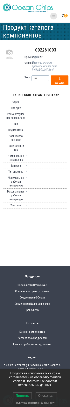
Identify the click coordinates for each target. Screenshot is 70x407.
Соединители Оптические (32, 285)
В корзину (59, 80)
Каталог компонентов (32, 331)
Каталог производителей (32, 338)
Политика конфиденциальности (35, 402)
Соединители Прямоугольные (32, 291)
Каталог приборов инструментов (32, 344)
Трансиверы (32, 310)
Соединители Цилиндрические (32, 303)
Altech (35, 56)
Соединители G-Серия (32, 297)
